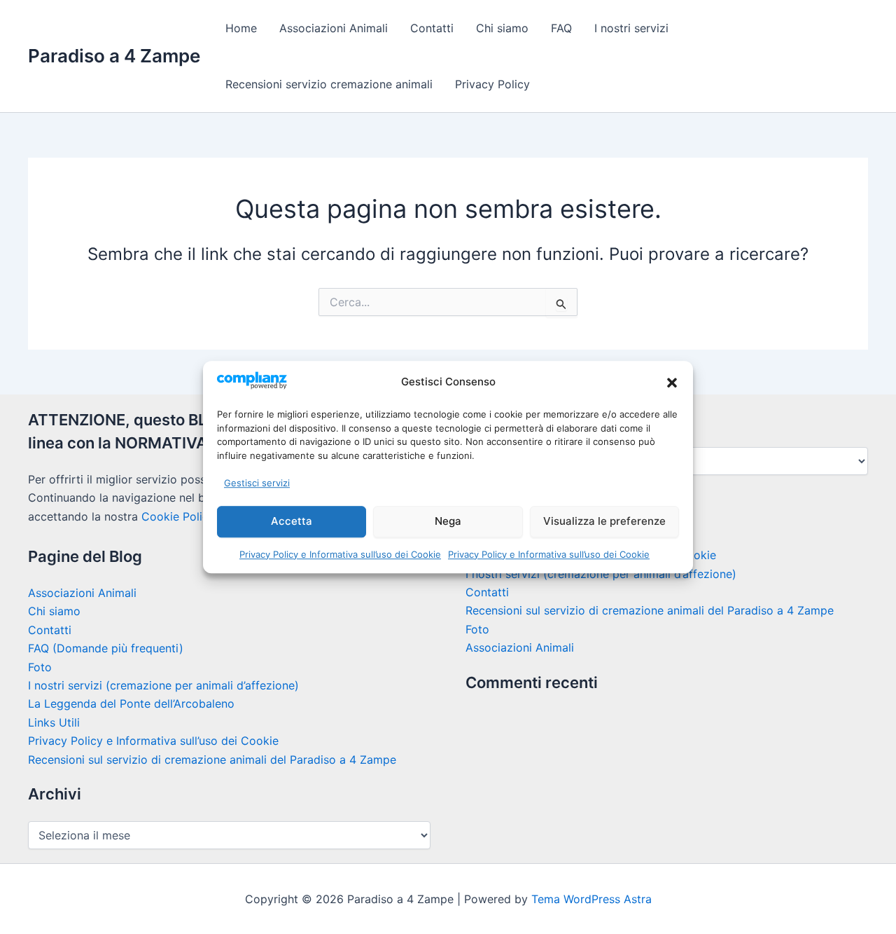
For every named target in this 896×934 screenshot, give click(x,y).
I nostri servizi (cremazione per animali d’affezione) (163, 685)
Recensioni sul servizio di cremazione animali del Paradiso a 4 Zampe (212, 760)
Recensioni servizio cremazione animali (329, 84)
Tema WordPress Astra (591, 899)
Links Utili (54, 722)
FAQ (561, 28)
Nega (448, 521)
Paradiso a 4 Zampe (114, 56)
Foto (40, 667)
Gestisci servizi (257, 482)
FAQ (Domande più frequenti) (105, 648)
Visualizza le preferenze (604, 521)
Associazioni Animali (333, 28)
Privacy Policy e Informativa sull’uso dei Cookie (340, 554)
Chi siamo (502, 28)
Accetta (291, 521)
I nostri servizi (631, 28)
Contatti (432, 28)
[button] (672, 383)
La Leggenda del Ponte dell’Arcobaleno (131, 703)
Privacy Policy (492, 84)
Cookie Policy (177, 516)
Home (241, 28)
